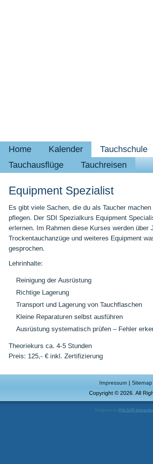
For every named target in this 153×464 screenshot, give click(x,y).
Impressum (113, 383)
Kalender (66, 149)
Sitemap (142, 383)
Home (20, 149)
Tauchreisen (104, 165)
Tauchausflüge (36, 165)
